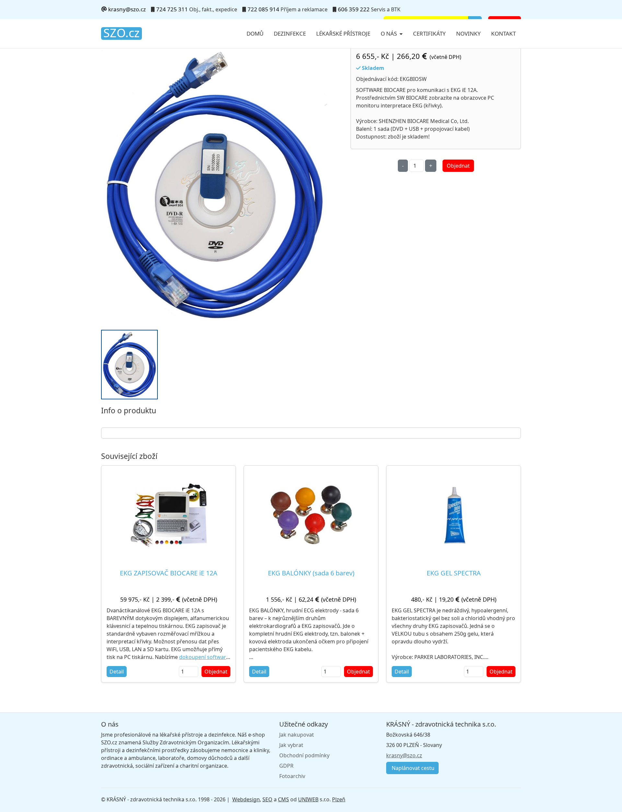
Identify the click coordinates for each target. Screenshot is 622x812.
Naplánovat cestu (412, 768)
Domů (255, 33)
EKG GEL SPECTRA (454, 573)
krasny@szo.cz (126, 9)
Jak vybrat (291, 745)
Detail (116, 671)
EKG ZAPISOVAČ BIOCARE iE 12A (168, 573)
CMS (283, 799)
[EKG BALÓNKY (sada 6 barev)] (311, 514)
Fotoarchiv (292, 776)
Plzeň (338, 799)
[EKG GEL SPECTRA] (453, 515)
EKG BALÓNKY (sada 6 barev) (311, 573)
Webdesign (246, 799)
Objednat (458, 165)
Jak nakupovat (296, 734)
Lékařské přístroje (343, 33)
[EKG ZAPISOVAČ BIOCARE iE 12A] (168, 515)
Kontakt (503, 33)
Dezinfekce (290, 33)
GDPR (286, 765)
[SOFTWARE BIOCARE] (214, 186)
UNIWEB (308, 799)
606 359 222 (354, 9)
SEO (267, 799)
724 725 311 (172, 9)
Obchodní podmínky (304, 755)
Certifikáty (429, 33)
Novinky (468, 33)
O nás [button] (389, 33)
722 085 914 (263, 9)
